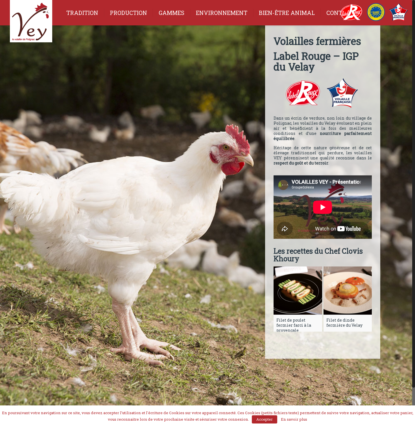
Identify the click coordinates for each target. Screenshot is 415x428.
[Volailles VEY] (31, 23)
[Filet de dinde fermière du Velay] (348, 290)
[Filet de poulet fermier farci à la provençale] (298, 290)
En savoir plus (294, 419)
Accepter (264, 419)
